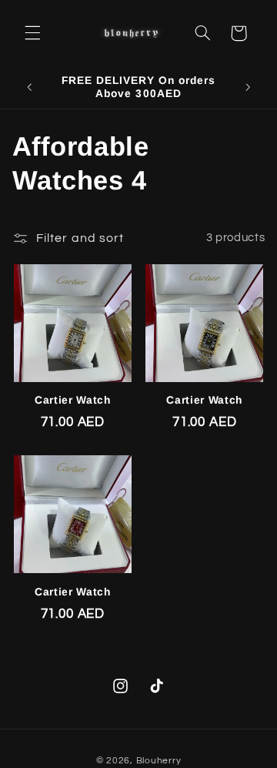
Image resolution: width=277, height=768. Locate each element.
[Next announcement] (248, 87)
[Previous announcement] (29, 87)
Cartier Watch (73, 400)
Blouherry (159, 760)
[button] (32, 33)
